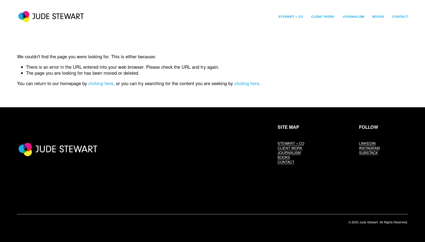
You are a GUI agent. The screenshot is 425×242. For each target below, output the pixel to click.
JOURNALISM (289, 152)
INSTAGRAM (369, 148)
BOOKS (284, 157)
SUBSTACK (368, 152)
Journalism (353, 16)
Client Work (322, 16)
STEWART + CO (291, 143)
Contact (400, 16)
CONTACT (286, 162)
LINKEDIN (367, 143)
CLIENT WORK (290, 148)
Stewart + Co (290, 16)
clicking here (100, 83)
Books (378, 16)
